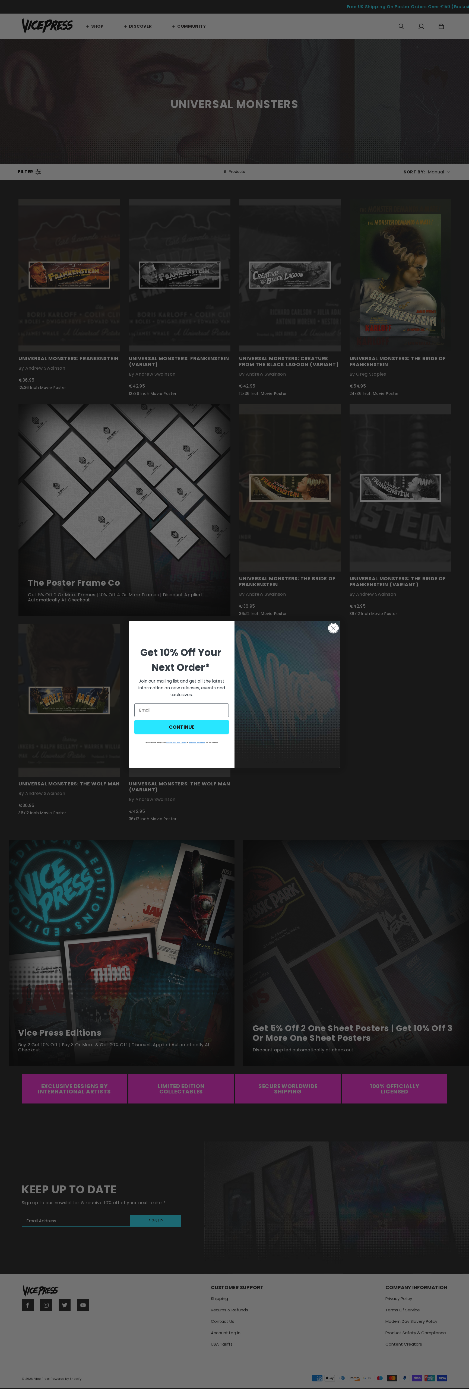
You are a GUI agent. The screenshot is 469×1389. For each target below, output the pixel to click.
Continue (182, 727)
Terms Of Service (197, 742)
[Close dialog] (333, 628)
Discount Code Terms (176, 742)
